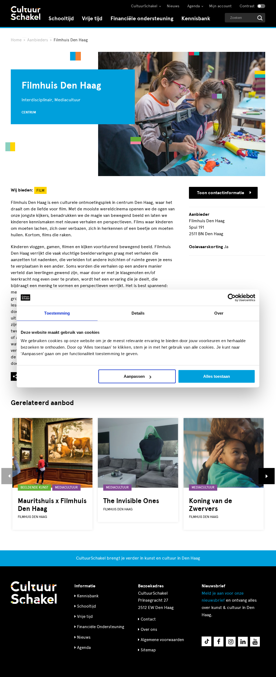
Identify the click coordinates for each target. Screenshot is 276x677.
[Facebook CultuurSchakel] (218, 641)
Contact (148, 619)
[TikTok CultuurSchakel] (206, 641)
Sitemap (148, 650)
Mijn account (220, 6)
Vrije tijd (92, 18)
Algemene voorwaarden (162, 639)
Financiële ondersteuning (142, 18)
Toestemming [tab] (57, 313)
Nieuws (173, 6)
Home (16, 40)
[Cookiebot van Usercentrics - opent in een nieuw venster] (231, 298)
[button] (9, 476)
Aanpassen (134, 376)
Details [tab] (138, 313)
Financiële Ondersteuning (100, 626)
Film (40, 190)
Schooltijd (61, 18)
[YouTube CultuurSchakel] (255, 641)
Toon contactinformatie (220, 193)
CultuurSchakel (144, 6)
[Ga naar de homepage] (25, 13)
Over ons (149, 629)
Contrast (247, 6)
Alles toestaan (216, 376)
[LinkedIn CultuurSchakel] (243, 641)
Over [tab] (218, 313)
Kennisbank (195, 18)
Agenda (193, 6)
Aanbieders (37, 40)
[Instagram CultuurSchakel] (231, 641)
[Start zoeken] (260, 18)
